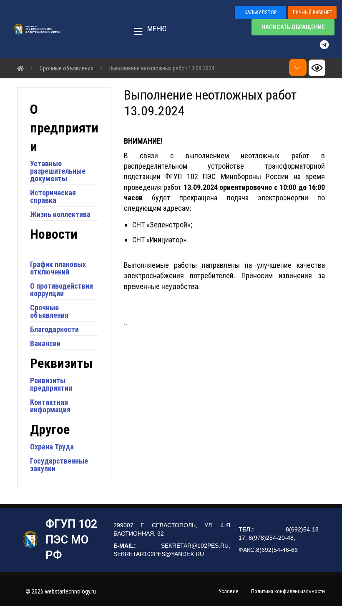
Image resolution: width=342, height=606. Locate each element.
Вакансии (45, 343)
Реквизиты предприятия (51, 384)
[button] (148, 29)
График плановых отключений (58, 268)
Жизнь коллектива (60, 214)
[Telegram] (328, 44)
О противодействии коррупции (61, 290)
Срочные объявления (49, 311)
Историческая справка (53, 196)
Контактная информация (50, 406)
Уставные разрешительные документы (58, 171)
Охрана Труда (52, 446)
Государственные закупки (59, 464)
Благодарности (54, 329)
